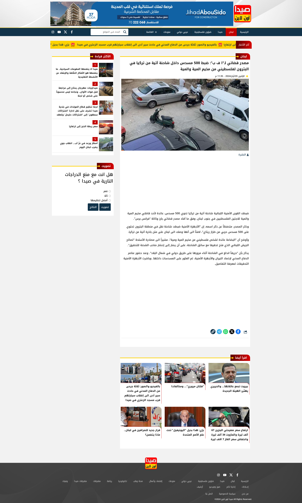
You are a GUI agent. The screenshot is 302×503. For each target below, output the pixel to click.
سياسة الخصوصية (227, 494)
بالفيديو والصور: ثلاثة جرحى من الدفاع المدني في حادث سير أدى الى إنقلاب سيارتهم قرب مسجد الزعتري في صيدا (157, 44)
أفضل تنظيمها (99, 200)
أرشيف (200, 487)
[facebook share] (238, 331)
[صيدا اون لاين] (242, 13)
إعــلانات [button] (245, 487)
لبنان (231, 32)
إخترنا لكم (230, 487)
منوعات (166, 32)
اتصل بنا (209, 494)
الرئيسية (244, 32)
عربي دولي (182, 32)
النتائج (93, 207)
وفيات (65, 481)
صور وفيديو (214, 487)
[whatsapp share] (225, 331)
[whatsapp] (212, 331)
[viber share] (219, 331)
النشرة (242, 154)
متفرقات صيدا (80, 481)
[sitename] (151, 463)
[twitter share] (231, 331)
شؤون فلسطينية (202, 32)
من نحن (245, 494)
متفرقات (97, 481)
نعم (105, 191)
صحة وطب (138, 481)
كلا (106, 195)
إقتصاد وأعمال (155, 481)
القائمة (150, 32)
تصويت (105, 207)
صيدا (220, 32)
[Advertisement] (185, 182)
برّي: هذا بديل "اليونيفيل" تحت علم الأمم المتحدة (50, 44)
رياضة (109, 481)
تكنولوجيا (122, 481)
